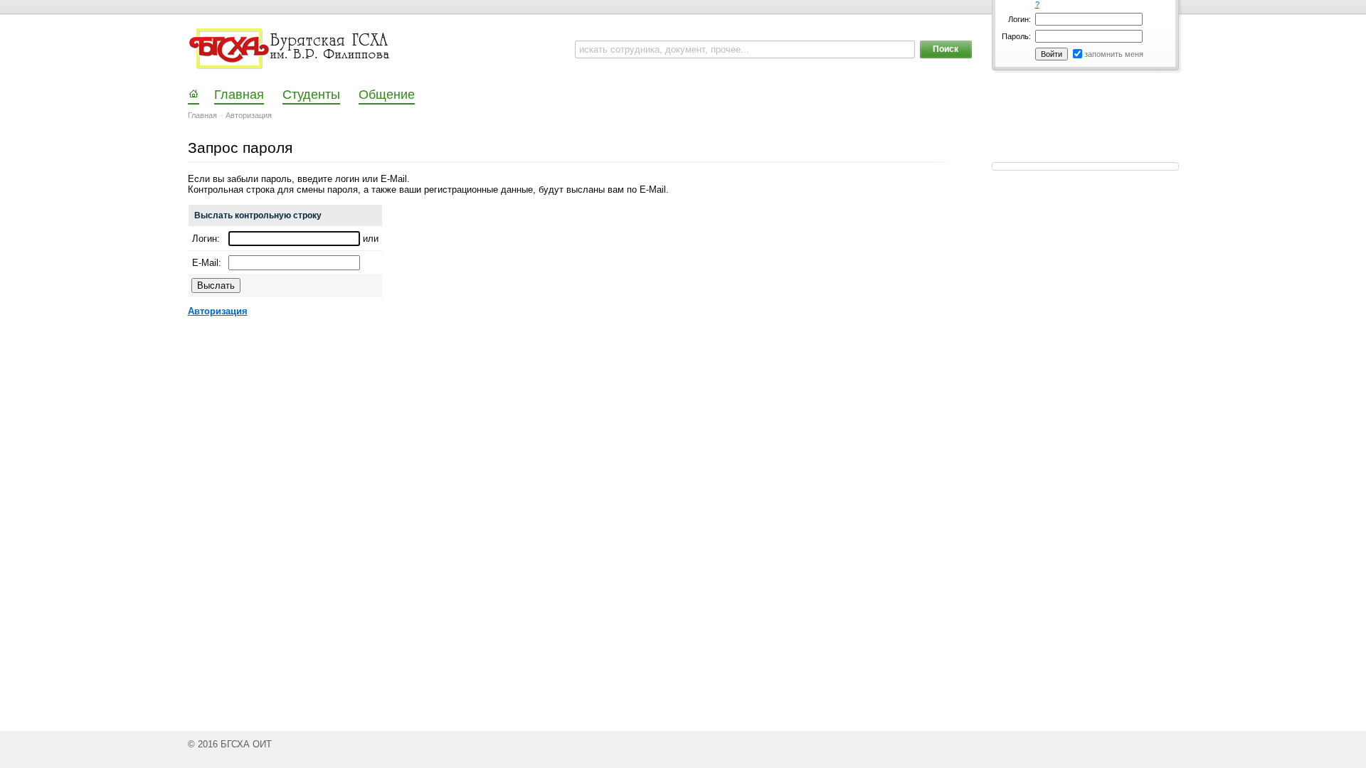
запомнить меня (1113, 54)
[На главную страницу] (291, 49)
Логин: (1019, 19)
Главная (202, 115)
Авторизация (249, 115)
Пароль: (1016, 36)
